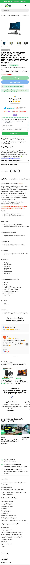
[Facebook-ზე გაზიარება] (10, 171)
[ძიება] (27, 10)
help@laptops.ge (7, 487)
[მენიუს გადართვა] (2, 6)
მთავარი (3, 15)
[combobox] (15, 10)
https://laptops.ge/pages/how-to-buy (10, 158)
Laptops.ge (8, 562)
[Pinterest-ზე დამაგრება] (19, 171)
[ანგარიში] (25, 6)
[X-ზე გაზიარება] (15, 171)
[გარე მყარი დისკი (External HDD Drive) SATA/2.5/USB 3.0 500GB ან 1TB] (8, 372)
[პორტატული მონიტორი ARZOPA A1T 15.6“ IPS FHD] (22, 372)
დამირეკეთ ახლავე (15, 133)
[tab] (4, 179)
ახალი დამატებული (13, 15)
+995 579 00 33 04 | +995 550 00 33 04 (13, 490)
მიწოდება (13, 67)
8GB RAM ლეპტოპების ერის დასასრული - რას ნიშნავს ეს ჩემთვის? (10, 441)
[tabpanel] (15, 248)
